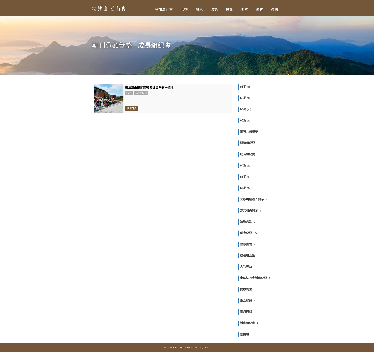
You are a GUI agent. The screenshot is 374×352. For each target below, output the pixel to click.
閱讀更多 (131, 108)
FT (208, 347)
